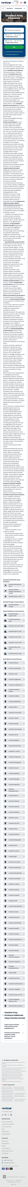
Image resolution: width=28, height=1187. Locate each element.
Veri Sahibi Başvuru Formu (14, 1182)
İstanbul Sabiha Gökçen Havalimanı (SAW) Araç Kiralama (13, 1063)
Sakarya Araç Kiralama (7, 1099)
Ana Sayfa (10, 8)
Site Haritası (5, 1153)
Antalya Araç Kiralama (7, 1088)
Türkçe (14, 1184)
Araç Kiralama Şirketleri (8, 1124)
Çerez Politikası (18, 1180)
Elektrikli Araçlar (6, 1134)
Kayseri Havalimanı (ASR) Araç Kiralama (11, 1077)
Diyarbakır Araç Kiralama (8, 1090)
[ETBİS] (4, 1177)
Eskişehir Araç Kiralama (7, 1091)
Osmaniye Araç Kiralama (8, 1097)
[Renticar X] (8, 1115)
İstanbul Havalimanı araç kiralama (13, 161)
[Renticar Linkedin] (11, 1115)
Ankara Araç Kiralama (19, 1087)
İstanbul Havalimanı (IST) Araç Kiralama (11, 1081)
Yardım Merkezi (6, 1148)
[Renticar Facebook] (5, 1115)
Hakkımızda (5, 1141)
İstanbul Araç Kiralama (7, 1101)
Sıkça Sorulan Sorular (7, 1151)
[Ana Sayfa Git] (6, 2)
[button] (25, 2)
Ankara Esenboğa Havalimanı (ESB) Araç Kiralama (14, 1068)
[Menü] (21, 3)
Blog (3, 1129)
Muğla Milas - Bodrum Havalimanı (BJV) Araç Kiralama (13, 1079)
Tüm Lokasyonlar (6, 1126)
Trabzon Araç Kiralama (19, 1099)
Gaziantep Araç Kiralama (8, 1093)
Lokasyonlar (18, 8)
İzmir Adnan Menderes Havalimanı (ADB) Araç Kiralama (13, 1066)
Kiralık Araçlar (5, 1131)
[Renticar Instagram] (2, 1115)
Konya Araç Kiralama (19, 1094)
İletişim (4, 1146)
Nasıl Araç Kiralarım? (7, 1122)
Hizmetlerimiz (5, 1143)
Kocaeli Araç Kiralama (7, 1094)
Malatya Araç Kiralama (7, 1096)
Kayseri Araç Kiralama (20, 1093)
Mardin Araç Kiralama (19, 1096)
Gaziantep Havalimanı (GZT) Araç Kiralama (12, 1075)
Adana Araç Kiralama (7, 1087)
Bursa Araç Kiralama (19, 1088)
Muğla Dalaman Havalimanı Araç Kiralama (12, 1074)
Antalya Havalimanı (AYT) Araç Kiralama (11, 1069)
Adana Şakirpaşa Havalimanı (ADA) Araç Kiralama (14, 1071)
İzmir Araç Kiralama (19, 1101)
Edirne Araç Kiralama (20, 1090)
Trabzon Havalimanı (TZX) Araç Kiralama (11, 1072)
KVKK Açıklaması (10, 1180)
